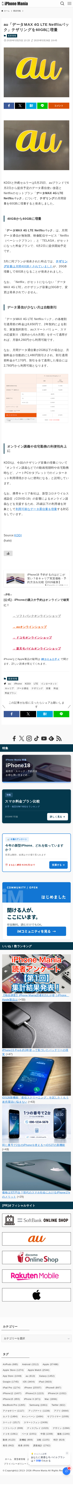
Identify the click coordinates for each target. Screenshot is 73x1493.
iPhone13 (34, 1393)
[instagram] (29, 738)
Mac (51, 1399)
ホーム (8, 1459)
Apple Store (13, 1370)
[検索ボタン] (62, 3)
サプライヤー (58, 1416)
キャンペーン (32, 1416)
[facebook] (14, 738)
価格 (63, 1434)
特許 (59, 1440)
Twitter (58, 1405)
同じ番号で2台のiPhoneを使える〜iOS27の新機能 (33, 1145)
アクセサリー (13, 1411)
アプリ (61, 1411)
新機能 (26, 1440)
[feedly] (51, 738)
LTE (36, 683)
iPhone (18, 683)
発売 (8, 1445)
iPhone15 (11, 1399)
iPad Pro (11, 1387)
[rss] (59, 738)
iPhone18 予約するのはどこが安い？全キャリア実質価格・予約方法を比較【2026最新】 (46, 578)
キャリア (9, 688)
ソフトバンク (13, 1428)
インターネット (49, 683)
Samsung (38, 1405)
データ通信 (23, 688)
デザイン (61, 1428)
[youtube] (44, 738)
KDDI (18, 535)
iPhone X (32, 1399)
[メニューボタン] (69, 3)
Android (30, 1364)
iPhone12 (12, 1393)
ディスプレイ (38, 1428)
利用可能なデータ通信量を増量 (36, 509)
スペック (11, 1422)
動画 (9, 1440)
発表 (23, 1445)
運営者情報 (19, 1459)
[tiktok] (36, 738)
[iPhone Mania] (15, 3)
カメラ (10, 1416)
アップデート (39, 1411)
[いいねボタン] (8, 553)
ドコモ (10, 1434)
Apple (50, 1364)
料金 (56, 688)
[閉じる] (67, 1453)
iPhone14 (57, 1393)
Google (11, 1382)
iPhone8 (53, 1387)
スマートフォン (36, 1422)
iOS (29, 1382)
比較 (43, 1440)
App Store (12, 1376)
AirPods (10, 1364)
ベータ (29, 1434)
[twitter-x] (21, 738)
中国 (47, 1434)
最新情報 (12, 36)
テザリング (37, 688)
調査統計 (41, 1445)
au (9, 683)
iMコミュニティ (50, 659)
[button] (9, 106)
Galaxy (47, 1376)
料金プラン (10, 693)
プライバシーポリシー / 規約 (18, 1464)
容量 (48, 688)
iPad (45, 1382)
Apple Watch (38, 1370)
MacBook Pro (14, 1405)
